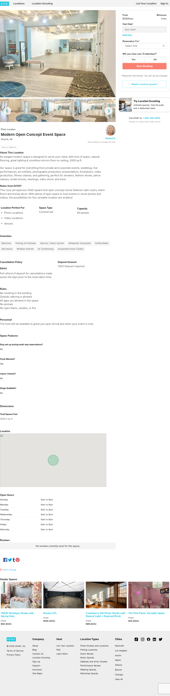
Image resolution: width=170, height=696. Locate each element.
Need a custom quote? (144, 84)
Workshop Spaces (89, 673)
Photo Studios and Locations (94, 646)
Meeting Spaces (88, 669)
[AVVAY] (4, 3)
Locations (19, 3)
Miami (118, 660)
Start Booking (144, 66)
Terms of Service (15, 651)
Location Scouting (42, 3)
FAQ (58, 650)
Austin (118, 655)
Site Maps (37, 673)
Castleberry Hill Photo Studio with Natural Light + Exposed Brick (105, 615)
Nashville (119, 646)
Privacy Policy (13, 655)
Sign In (164, 3)
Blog (34, 650)
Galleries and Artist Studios (93, 661)
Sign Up (36, 661)
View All (119, 679)
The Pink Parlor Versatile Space (146, 613)
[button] (4, 595)
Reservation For (131, 41)
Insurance (37, 669)
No (155, 59)
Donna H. (110, 138)
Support (36, 665)
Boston (118, 670)
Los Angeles (121, 650)
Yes (133, 59)
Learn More (62, 654)
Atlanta (118, 665)
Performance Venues (90, 665)
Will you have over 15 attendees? (140, 53)
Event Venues (86, 654)
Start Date (128, 24)
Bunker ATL (50, 613)
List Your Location (146, 3)
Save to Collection (9, 147)
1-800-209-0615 (151, 118)
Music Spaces (87, 657)
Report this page (9, 570)
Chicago (119, 674)
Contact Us (37, 654)
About (35, 646)
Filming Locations (88, 650)
